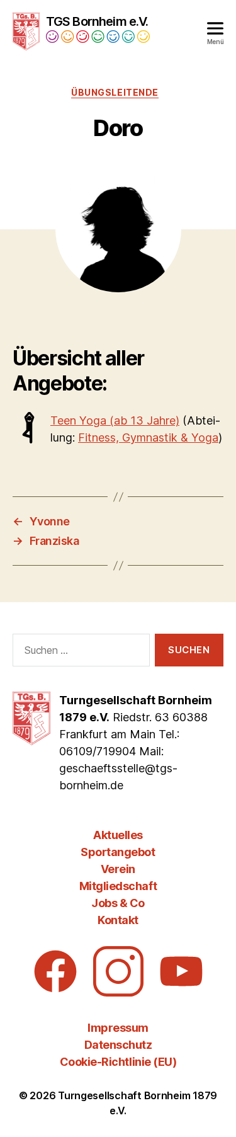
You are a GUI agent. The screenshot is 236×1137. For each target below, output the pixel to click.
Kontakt (118, 920)
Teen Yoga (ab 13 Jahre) (114, 420)
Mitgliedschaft (118, 886)
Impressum (118, 1027)
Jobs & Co (118, 903)
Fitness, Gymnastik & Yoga (148, 437)
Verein (118, 869)
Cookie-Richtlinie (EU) (118, 1061)
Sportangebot (118, 852)
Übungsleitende (114, 92)
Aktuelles (118, 835)
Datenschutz (118, 1044)
